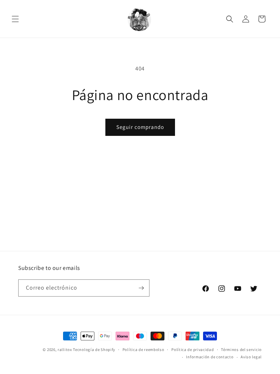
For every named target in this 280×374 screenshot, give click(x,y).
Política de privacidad (192, 349)
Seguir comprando (140, 126)
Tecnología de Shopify (94, 349)
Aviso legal (251, 356)
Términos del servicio (241, 349)
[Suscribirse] (141, 288)
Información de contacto (209, 356)
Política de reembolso (143, 349)
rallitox (65, 349)
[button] (15, 19)
